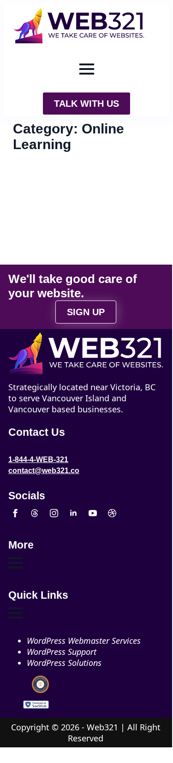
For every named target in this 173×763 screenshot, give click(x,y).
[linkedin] (73, 513)
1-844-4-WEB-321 (38, 459)
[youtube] (93, 513)
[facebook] (15, 513)
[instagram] (54, 513)
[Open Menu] (86, 69)
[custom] (35, 513)
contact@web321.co (43, 470)
